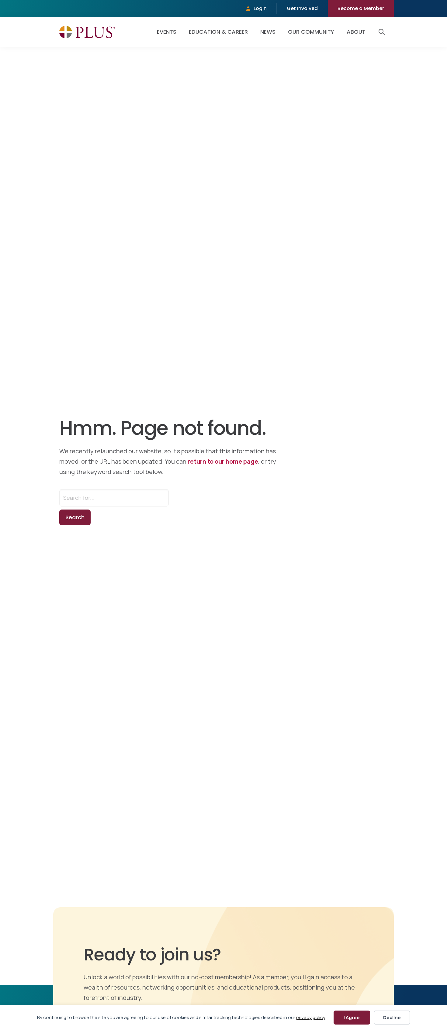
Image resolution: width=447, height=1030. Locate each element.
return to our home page (223, 461)
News (267, 32)
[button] (383, 32)
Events (166, 32)
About (356, 32)
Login (260, 8)
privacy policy (310, 1017)
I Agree (352, 1017)
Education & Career (218, 32)
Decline (392, 1017)
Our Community (311, 32)
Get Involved (302, 8)
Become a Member (361, 8)
